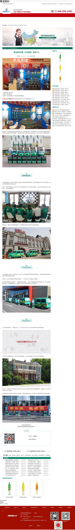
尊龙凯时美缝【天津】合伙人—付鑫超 (35, 460)
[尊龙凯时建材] (6, 13)
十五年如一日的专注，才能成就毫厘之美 (62, 115)
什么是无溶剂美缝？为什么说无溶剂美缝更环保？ (37, 473)
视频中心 (53, 18)
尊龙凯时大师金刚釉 (37, 497)
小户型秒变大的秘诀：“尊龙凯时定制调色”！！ (37, 461)
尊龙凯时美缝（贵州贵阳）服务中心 (61, 90)
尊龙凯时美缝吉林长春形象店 (33, 468)
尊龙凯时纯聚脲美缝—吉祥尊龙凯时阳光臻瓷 (14, 460)
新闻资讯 (46, 18)
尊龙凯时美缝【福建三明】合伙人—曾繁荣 (36, 471)
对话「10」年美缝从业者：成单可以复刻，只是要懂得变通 (16, 468)
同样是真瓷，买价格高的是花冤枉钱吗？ (62, 110)
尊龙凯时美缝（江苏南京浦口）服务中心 (62, 95)
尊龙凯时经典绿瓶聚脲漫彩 (10, 470)
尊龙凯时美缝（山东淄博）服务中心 (12, 461)
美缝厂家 (22, 455)
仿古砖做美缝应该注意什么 (10, 475)
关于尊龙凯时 (61, 18)
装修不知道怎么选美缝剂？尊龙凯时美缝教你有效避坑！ (16, 466)
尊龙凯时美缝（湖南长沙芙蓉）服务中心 (13, 471)
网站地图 (60, 507)
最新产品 (55, 50)
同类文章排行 (56, 86)
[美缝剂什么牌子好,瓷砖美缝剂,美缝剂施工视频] (37, 37)
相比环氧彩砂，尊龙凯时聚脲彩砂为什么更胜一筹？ (38, 465)
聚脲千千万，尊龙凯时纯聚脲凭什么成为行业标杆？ (38, 466)
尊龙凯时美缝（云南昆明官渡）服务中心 (62, 102)
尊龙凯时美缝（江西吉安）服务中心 (61, 97)
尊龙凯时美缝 (16, 18)
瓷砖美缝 (13, 455)
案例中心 (24, 507)
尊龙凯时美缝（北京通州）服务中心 (14, 451)
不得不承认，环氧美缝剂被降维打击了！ (36, 470)
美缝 (10, 455)
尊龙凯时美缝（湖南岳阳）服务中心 (61, 92)
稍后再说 (2, 502)
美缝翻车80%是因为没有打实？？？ (61, 116)
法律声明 (30, 525)
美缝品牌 (18, 455)
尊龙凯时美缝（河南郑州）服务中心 (61, 88)
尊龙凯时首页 (7, 18)
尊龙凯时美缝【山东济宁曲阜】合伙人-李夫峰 (37, 463)
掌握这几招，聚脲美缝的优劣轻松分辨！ (62, 123)
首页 (8, 48)
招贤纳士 (52, 507)
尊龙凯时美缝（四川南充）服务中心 (61, 104)
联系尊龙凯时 (7, 21)
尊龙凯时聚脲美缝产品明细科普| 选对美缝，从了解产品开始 (17, 473)
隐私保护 (38, 525)
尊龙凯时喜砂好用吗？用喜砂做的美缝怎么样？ (14, 465)
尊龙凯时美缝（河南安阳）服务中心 (61, 94)
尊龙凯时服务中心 (37, 18)
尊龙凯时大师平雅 (23, 497)
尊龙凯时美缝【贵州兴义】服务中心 (12, 463)
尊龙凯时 (4, 1)
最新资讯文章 (56, 107)
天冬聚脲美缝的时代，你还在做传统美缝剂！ (63, 113)
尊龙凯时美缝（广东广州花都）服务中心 (62, 99)
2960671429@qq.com (27, 516)
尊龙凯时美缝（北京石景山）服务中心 (37, 451)
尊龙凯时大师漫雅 (9, 497)
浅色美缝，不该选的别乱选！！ (34, 475)
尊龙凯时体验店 (26, 18)
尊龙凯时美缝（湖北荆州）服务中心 (61, 101)
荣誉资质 (44, 507)
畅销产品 (16, 507)
